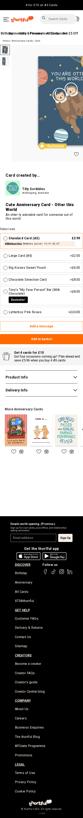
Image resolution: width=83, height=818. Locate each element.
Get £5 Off (70, 33)
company (23, 701)
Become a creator (28, 664)
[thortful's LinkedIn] (70, 573)
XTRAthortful (24, 601)
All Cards (22, 592)
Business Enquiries (29, 727)
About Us (22, 709)
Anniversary (18, 33)
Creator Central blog (30, 691)
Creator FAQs (25, 673)
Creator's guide (26, 682)
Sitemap (21, 646)
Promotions (23, 755)
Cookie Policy (25, 791)
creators (23, 655)
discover (22, 565)
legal (20, 764)
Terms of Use (25, 773)
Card (37, 41)
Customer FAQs (26, 618)
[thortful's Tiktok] (54, 573)
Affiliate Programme (30, 746)
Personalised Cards (44, 33)
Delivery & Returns (29, 628)
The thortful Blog (27, 737)
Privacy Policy (25, 782)
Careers (21, 718)
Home (6, 41)
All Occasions (57, 33)
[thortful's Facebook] (46, 573)
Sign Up (65, 538)
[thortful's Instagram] (62, 573)
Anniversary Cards (22, 41)
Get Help (22, 610)
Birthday (7, 33)
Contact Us (23, 637)
